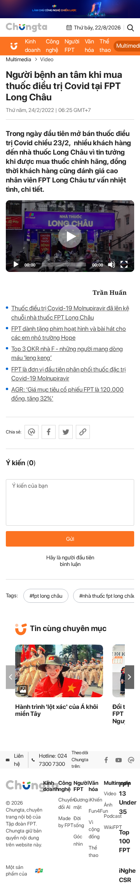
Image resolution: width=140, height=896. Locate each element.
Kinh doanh (32, 45)
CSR (125, 880)
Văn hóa (89, 45)
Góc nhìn (78, 840)
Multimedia (18, 59)
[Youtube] (119, 760)
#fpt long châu (46, 596)
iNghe (127, 870)
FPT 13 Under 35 (127, 798)
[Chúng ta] (26, 27)
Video (46, 59)
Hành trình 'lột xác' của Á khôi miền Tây (56, 710)
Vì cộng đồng (94, 829)
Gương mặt (81, 803)
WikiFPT (111, 827)
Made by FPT (66, 822)
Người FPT (72, 45)
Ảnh (108, 805)
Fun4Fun (96, 811)
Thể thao (105, 45)
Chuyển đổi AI (66, 803)
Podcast (111, 816)
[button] (129, 677)
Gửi (70, 539)
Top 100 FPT (124, 841)
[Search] (130, 27)
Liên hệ (18, 760)
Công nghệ (52, 45)
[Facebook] (106, 760)
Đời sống (79, 822)
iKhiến (95, 800)
